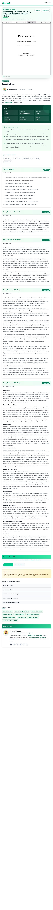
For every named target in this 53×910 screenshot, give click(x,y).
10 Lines (8, 158)
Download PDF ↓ (19, 565)
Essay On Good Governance (33, 614)
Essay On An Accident (7, 614)
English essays (8, 102)
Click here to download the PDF (32, 560)
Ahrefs (32, 637)
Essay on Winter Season (37, 611)
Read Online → (8, 565)
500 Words (8, 162)
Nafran (40, 635)
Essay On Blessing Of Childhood (22, 611)
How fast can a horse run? (9, 589)
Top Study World (32, 635)
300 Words (36, 158)
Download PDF (46, 10)
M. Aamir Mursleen (12, 89)
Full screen (38, 10)
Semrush (36, 637)
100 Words (17, 158)
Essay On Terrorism (19, 614)
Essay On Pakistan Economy (9, 617)
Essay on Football (22, 617)
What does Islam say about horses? (11, 602)
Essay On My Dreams (7, 611)
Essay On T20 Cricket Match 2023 (10, 620)
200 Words (26, 158)
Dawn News (43, 637)
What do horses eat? (8, 585)
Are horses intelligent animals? (10, 598)
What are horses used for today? (10, 594)
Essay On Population (33, 617)
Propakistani (13, 639)
